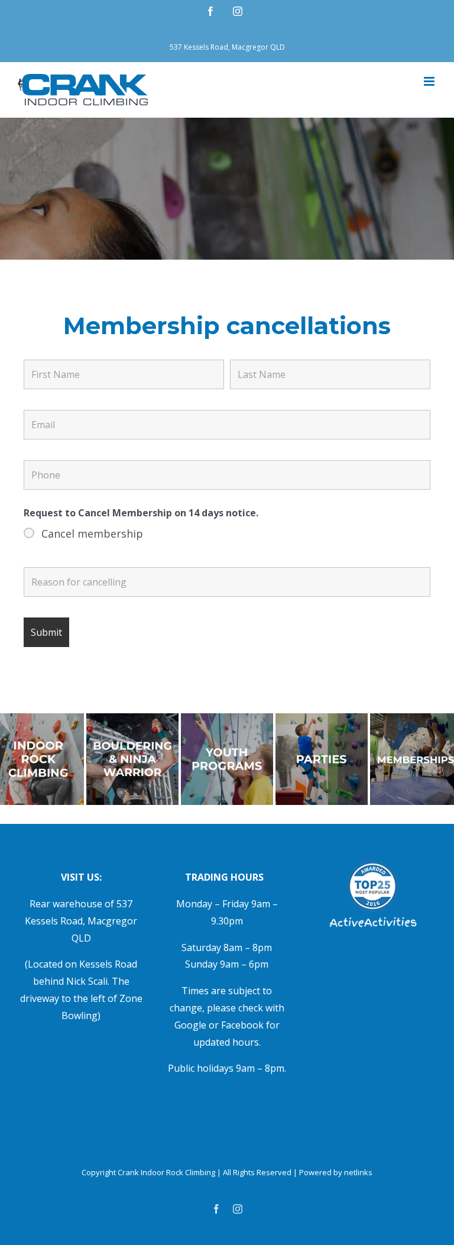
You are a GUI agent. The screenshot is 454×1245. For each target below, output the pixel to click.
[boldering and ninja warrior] (132, 718)
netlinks (358, 1172)
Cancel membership (92, 533)
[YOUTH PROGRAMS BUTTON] (227, 718)
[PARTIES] (321, 718)
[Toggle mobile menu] (430, 81)
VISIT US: (81, 877)
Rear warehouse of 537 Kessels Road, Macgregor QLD (81, 921)
